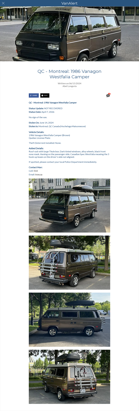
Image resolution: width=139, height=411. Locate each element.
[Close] (3, 3)
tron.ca (38, 174)
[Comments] (107, 95)
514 (36, 170)
